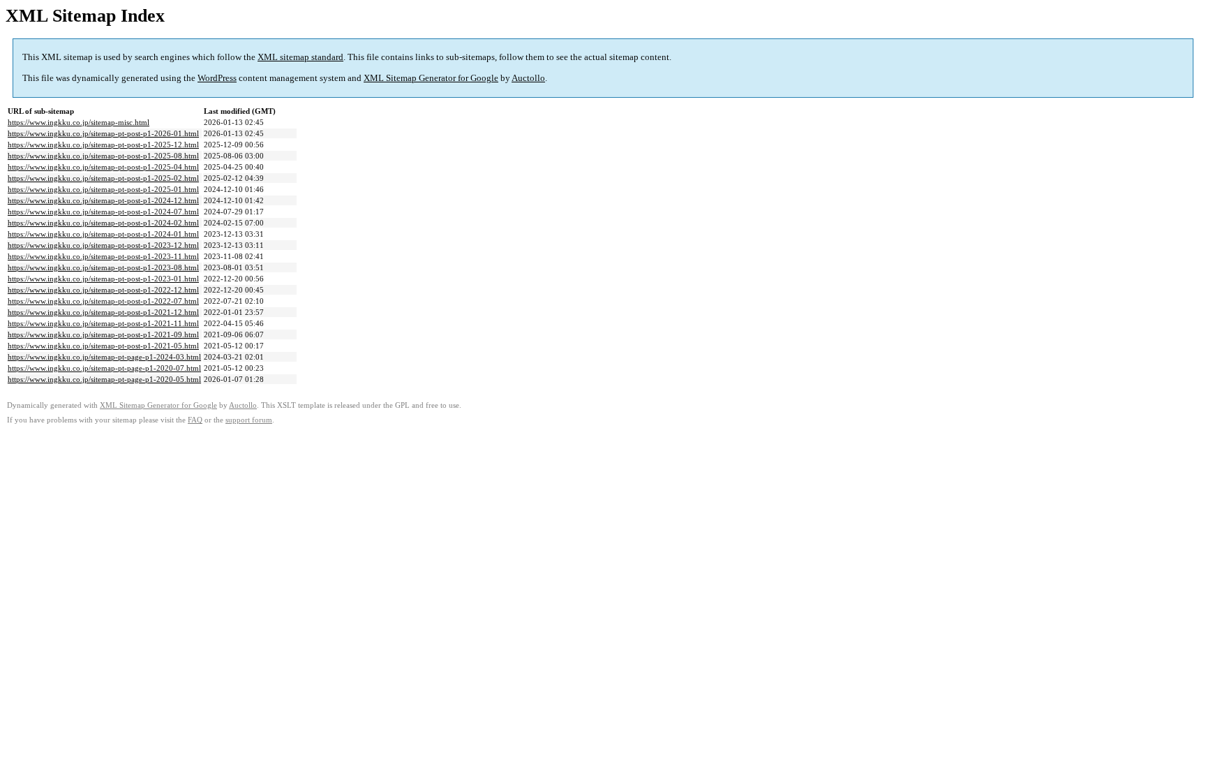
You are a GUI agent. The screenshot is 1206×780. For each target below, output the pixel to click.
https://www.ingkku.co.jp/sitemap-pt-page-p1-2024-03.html (104, 357)
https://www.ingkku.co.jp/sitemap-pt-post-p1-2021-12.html (103, 312)
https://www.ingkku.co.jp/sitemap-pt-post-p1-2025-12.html (103, 144)
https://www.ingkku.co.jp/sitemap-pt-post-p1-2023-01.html (103, 278)
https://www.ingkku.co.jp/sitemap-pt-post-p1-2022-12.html (103, 290)
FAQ (195, 420)
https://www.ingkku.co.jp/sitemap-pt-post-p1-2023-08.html (103, 267)
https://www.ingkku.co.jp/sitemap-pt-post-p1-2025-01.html (103, 189)
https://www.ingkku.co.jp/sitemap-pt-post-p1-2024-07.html (103, 211)
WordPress (217, 78)
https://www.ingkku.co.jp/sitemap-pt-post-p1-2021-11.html (103, 323)
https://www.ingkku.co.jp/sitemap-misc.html (78, 122)
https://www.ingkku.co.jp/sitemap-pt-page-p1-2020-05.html (104, 379)
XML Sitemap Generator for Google (431, 78)
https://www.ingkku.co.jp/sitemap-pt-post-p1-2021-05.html (103, 345)
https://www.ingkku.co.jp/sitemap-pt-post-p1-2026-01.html (103, 133)
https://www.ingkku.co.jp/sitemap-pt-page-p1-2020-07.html (104, 368)
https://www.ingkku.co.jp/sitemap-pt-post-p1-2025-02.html (103, 178)
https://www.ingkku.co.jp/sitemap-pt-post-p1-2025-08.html (103, 156)
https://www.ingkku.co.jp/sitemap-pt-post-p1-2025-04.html (103, 167)
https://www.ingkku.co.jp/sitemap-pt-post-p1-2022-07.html (103, 301)
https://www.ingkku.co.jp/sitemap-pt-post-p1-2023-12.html (103, 245)
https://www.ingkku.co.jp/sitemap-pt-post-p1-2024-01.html (103, 234)
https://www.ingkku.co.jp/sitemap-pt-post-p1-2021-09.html (103, 334)
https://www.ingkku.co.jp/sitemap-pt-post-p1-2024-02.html (103, 223)
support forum (248, 420)
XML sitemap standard (300, 57)
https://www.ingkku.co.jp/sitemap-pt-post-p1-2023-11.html (103, 256)
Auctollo (528, 78)
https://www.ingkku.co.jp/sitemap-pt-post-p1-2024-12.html (103, 200)
